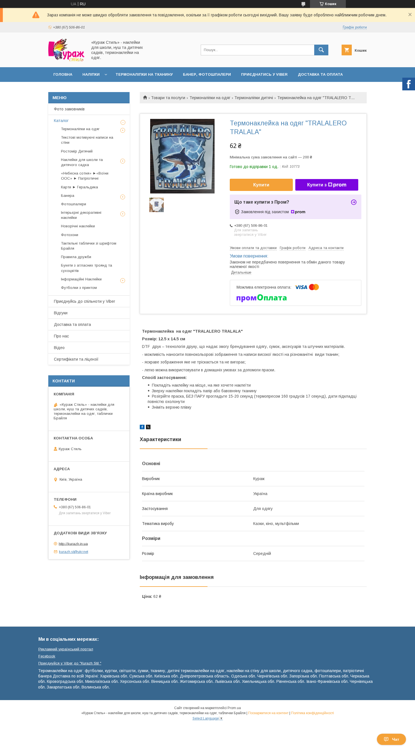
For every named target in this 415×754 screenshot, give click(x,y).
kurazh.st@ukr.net (73, 552)
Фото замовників (69, 109)
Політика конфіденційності (312, 713)
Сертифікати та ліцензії (76, 359)
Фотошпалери (73, 204)
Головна (62, 74)
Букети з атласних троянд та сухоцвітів (86, 268)
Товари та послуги (168, 97)
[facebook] (142, 428)
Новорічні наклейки (78, 226)
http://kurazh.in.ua (73, 543)
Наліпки (91, 74)
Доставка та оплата (320, 74)
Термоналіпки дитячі (253, 97)
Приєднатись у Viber (264, 74)
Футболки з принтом (79, 288)
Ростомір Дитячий (77, 151)
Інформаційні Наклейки (81, 279)
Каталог (61, 120)
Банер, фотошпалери (207, 74)
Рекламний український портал (65, 649)
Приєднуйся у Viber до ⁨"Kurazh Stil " (69, 663)
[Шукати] (321, 50)
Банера (67, 195)
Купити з (317, 184)
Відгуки (60, 313)
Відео (59, 347)
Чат (395, 739)
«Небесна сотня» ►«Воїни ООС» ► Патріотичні (84, 175)
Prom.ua (234, 708)
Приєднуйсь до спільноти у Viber (84, 301)
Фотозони (69, 235)
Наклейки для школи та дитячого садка (82, 162)
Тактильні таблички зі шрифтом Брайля (88, 245)
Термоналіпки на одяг (209, 97)
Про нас (61, 336)
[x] (148, 428)
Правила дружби (76, 257)
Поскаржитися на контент (268, 713)
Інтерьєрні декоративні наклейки (81, 215)
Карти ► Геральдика (79, 187)
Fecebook (46, 656)
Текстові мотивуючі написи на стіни (87, 140)
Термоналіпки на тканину (144, 74)
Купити (261, 184)
